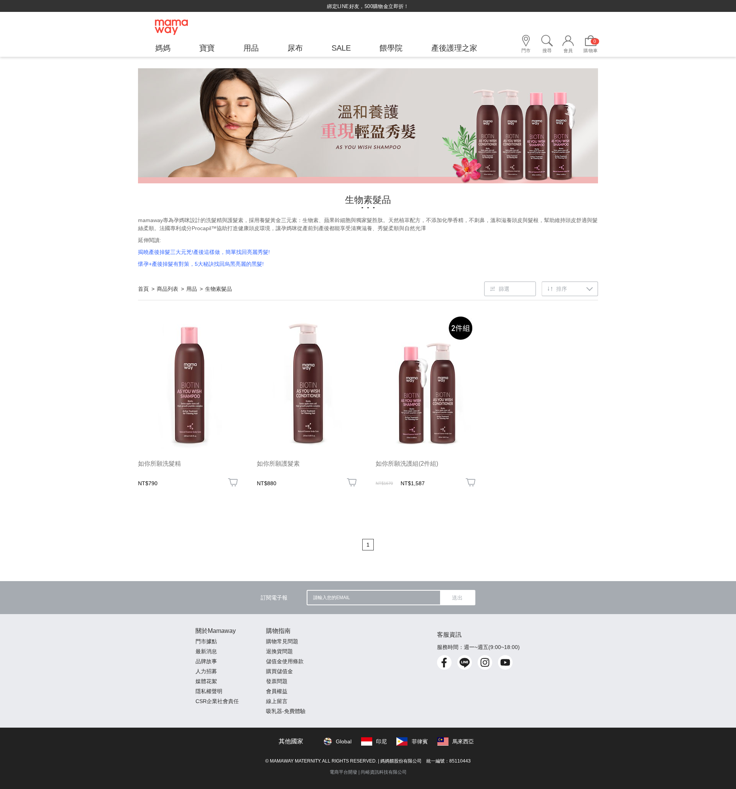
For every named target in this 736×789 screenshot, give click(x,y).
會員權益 (277, 691)
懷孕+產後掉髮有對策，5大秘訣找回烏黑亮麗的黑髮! (201, 264)
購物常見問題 (282, 641)
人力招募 (206, 671)
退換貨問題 (279, 651)
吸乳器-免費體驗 (286, 711)
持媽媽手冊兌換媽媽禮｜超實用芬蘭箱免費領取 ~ (368, 6)
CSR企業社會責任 (217, 701)
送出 (457, 598)
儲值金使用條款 (285, 661)
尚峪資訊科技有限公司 (384, 772)
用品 (191, 289)
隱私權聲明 (209, 691)
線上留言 (277, 701)
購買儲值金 (279, 671)
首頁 (143, 289)
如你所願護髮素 (278, 463)
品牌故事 (206, 661)
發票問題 (277, 681)
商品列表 (167, 289)
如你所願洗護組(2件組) (407, 463)
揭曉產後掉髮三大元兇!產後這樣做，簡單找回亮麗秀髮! (204, 252)
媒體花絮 (206, 681)
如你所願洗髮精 (159, 463)
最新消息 (206, 651)
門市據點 (206, 641)
